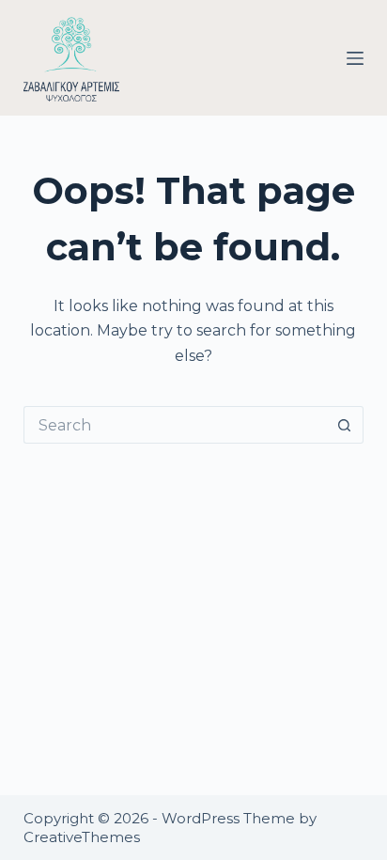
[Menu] (355, 58)
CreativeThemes (81, 837)
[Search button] (345, 425)
